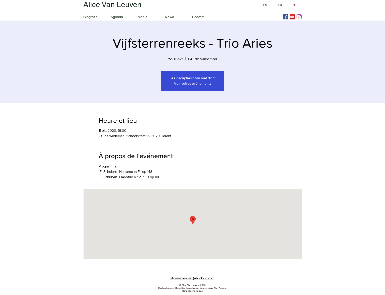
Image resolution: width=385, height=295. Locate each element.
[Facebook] (285, 16)
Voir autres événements (192, 83)
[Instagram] (299, 16)
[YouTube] (292, 16)
